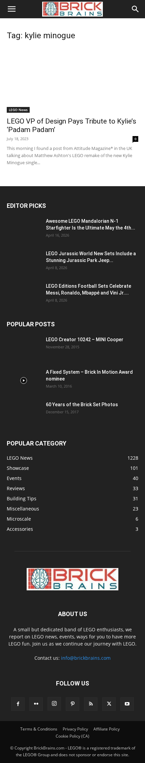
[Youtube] (127, 704)
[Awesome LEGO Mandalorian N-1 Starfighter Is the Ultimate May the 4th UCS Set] (23, 229)
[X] (109, 704)
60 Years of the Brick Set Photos (82, 404)
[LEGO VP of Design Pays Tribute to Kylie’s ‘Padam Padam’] (72, 80)
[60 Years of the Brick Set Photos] (23, 413)
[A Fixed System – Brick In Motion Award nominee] (23, 380)
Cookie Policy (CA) (72, 736)
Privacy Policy (75, 729)
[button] (11, 9)
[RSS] (90, 704)
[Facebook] (18, 704)
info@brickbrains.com (86, 658)
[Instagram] (54, 704)
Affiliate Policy (106, 729)
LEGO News (18, 109)
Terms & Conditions (38, 729)
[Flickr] (36, 704)
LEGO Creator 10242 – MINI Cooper (84, 339)
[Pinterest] (72, 704)
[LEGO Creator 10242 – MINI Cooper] (23, 348)
